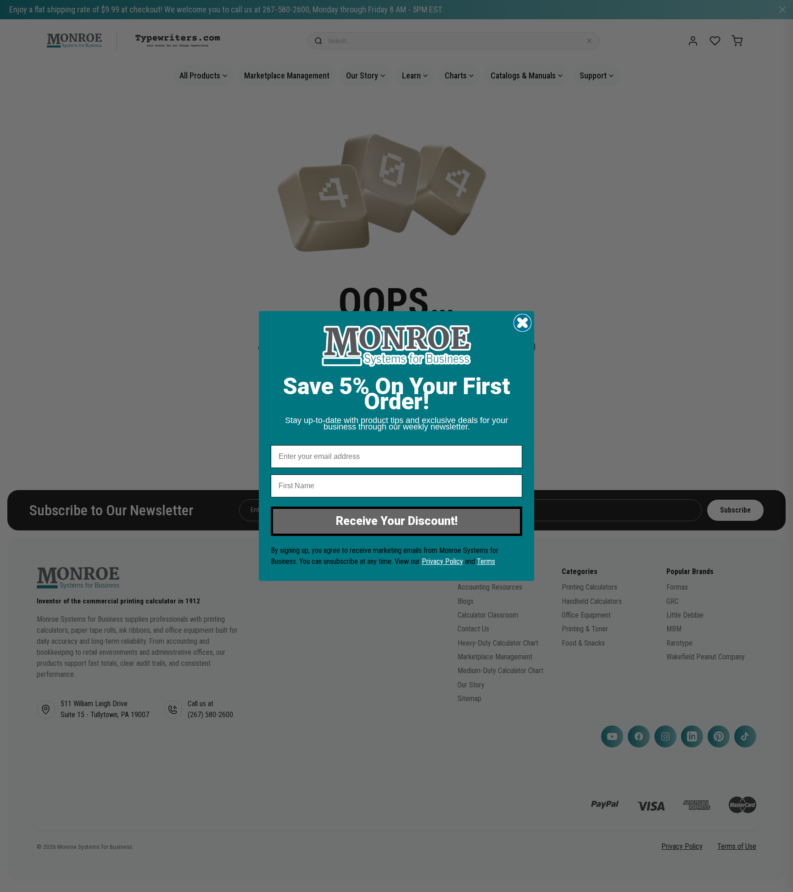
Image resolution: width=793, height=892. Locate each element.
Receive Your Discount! (397, 521)
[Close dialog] (522, 323)
